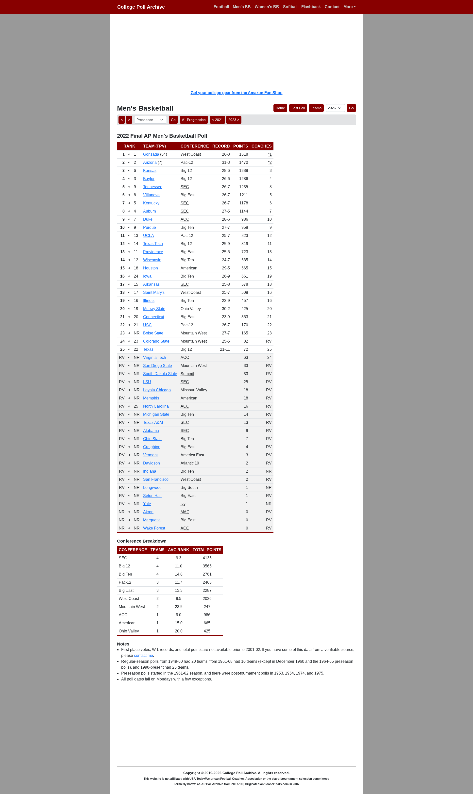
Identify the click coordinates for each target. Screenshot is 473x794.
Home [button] (280, 108)
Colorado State (156, 341)
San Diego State (157, 366)
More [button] (348, 7)
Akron (148, 512)
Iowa (147, 276)
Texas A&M (153, 422)
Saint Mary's (154, 292)
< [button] (122, 120)
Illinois (148, 300)
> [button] (129, 120)
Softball (290, 7)
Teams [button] (316, 108)
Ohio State (152, 439)
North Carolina (156, 406)
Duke (147, 219)
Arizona (150, 162)
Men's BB (242, 7)
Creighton (151, 447)
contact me (143, 655)
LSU (147, 382)
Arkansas (151, 284)
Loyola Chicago (157, 390)
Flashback (311, 7)
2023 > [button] (233, 120)
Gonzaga (151, 154)
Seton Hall (152, 496)
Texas (148, 349)
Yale (147, 504)
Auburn (149, 211)
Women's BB (267, 7)
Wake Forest (154, 528)
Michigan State (156, 414)
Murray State (154, 309)
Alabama (151, 431)
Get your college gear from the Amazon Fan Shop (237, 93)
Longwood (152, 487)
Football (221, 7)
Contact (332, 7)
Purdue (149, 227)
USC (147, 325)
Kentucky (151, 203)
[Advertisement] (239, 51)
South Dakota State (160, 374)
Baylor (148, 179)
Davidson (151, 463)
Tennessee (152, 187)
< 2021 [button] (217, 120)
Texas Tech (153, 244)
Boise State (153, 333)
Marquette (152, 520)
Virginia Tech (154, 357)
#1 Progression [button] (194, 120)
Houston (150, 268)
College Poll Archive (141, 7)
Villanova (151, 195)
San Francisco (156, 479)
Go (351, 108)
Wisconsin (152, 260)
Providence (153, 252)
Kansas (149, 170)
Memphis (151, 398)
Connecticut (153, 317)
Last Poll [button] (298, 108)
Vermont (150, 455)
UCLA (148, 235)
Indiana (149, 471)
